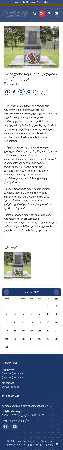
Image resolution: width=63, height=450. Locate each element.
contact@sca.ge (10, 386)
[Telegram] (29, 92)
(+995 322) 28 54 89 (12, 377)
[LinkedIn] (21, 92)
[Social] (5, 426)
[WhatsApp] (36, 92)
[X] (14, 92)
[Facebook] (7, 92)
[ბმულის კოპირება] (44, 92)
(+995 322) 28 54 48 (12, 373)
